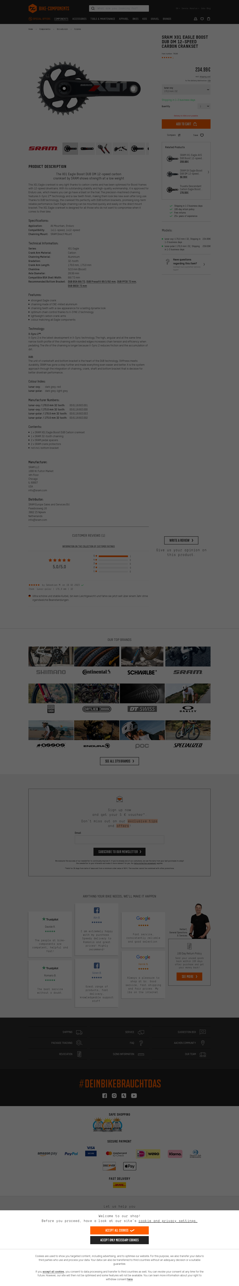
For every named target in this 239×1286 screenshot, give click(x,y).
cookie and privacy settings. (168, 1221)
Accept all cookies (116, 1230)
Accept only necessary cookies (119, 1240)
